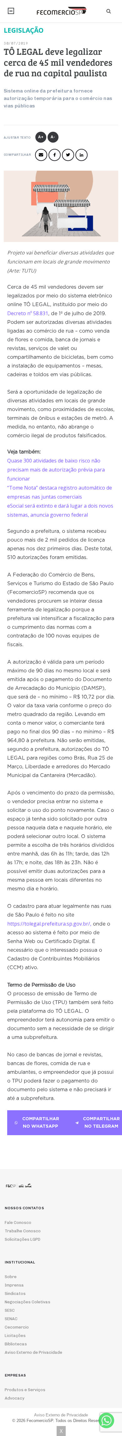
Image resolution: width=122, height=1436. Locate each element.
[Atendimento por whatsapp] (106, 1420)
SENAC (11, 1318)
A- (53, 137)
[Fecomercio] (61, 11)
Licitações (15, 1335)
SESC (10, 1310)
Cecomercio (17, 1327)
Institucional (11, 11)
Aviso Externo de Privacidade (33, 1352)
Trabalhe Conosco (23, 1231)
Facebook (54, 155)
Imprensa (14, 1285)
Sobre (11, 1276)
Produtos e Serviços (25, 1389)
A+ (41, 137)
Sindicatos (15, 1293)
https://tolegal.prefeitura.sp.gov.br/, (49, 923)
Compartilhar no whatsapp (40, 1123)
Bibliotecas (16, 1344)
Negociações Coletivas (27, 1302)
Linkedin (81, 155)
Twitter (68, 155)
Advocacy (14, 1398)
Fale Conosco (18, 1222)
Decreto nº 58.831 (27, 313)
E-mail (41, 155)
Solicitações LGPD (22, 1239)
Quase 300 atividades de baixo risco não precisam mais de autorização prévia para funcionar (56, 469)
